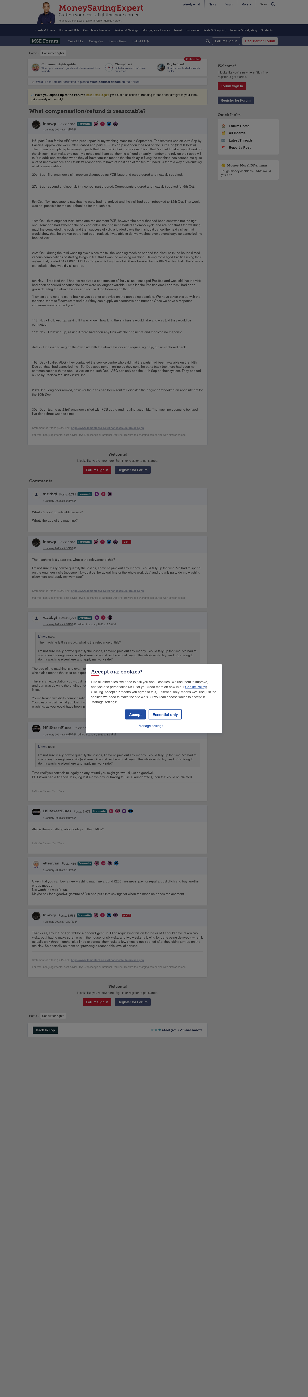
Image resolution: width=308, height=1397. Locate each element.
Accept (135, 714)
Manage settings (151, 725)
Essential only (165, 714)
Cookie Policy (195, 686)
